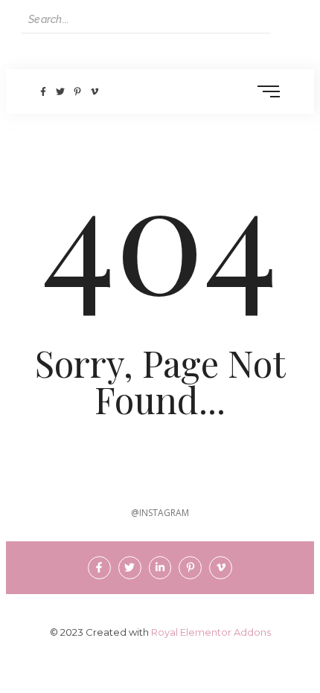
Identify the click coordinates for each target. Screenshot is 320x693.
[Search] (285, 19)
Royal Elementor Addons (211, 632)
